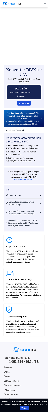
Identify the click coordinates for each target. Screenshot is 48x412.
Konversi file (24, 103)
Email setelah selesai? (15, 130)
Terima (24, 408)
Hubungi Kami (12, 381)
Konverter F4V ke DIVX (24, 179)
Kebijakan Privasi (13, 385)
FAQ (8, 376)
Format (9, 367)
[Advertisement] (24, 33)
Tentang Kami (12, 394)
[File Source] (38, 92)
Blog (8, 372)
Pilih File (21, 92)
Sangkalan (10, 390)
